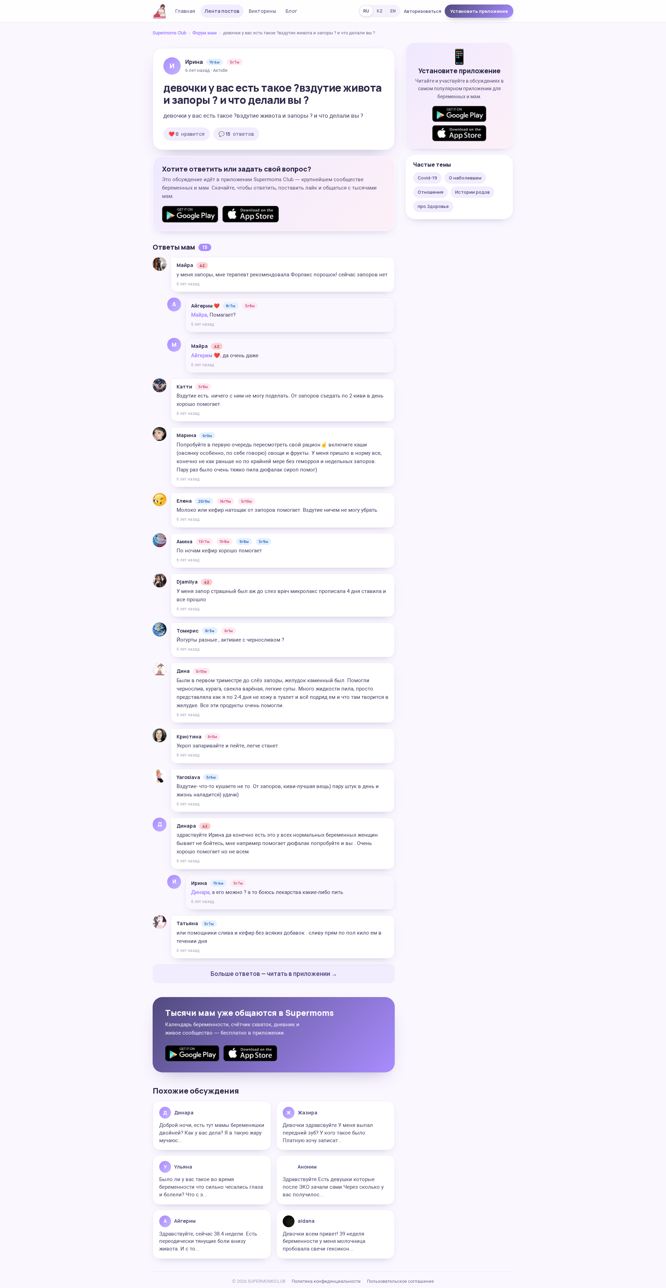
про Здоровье (433, 206)
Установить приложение (479, 11)
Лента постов (222, 11)
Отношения (430, 192)
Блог (291, 11)
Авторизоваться (422, 11)
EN (393, 11)
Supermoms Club (169, 32)
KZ (380, 11)
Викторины (262, 11)
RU (366, 11)
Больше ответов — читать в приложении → (274, 974)
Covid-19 (427, 178)
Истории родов (472, 192)
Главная (185, 11)
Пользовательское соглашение (400, 1281)
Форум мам (205, 32)
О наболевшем (465, 178)
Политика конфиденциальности (326, 1281)
